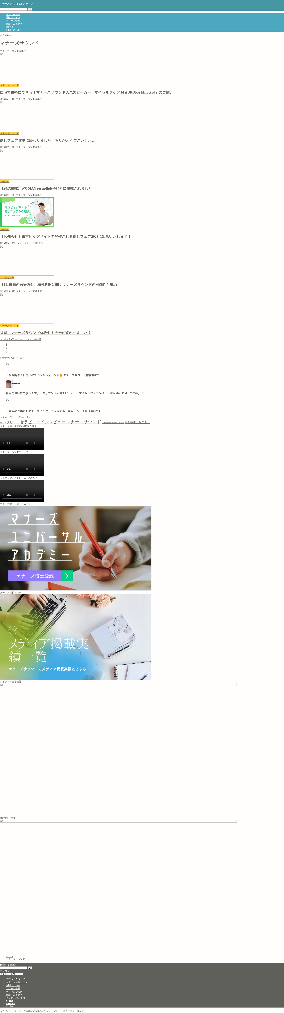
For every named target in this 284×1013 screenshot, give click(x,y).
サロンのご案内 (14, 991)
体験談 (9, 27)
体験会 (104, 423)
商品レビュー (119, 423)
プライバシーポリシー (12, 1011)
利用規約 (29, 1011)
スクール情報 (13, 20)
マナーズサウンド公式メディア (16, 3)
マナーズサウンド (83, 421)
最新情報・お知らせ (137, 422)
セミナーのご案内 (15, 998)
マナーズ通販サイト (16, 982)
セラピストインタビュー (42, 422)
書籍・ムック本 (14, 23)
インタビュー (9, 422)
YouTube (10, 1001)
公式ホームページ (15, 979)
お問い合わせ (13, 30)
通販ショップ (13, 17)
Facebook (10, 1003)
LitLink (9, 1006)
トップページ (13, 14)
